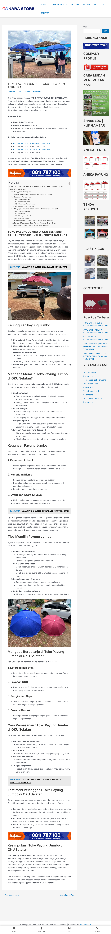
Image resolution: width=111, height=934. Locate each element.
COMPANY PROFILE (58, 4)
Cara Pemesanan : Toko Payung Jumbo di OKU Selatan (33, 220)
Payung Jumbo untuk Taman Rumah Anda (31, 149)
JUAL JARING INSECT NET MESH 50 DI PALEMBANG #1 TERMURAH (95, 356)
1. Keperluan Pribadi (23, 199)
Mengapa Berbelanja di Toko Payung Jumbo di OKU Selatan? (36, 209)
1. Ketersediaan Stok (23, 211)
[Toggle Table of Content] (66, 183)
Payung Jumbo (15, 91)
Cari (85, 27)
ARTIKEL (86, 4)
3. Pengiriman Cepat (24, 216)
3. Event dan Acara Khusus (26, 204)
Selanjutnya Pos (68, 895)
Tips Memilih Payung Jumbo (24, 206)
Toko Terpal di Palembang (94, 380)
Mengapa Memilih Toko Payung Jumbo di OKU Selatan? (34, 194)
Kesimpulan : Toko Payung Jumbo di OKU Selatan (31, 225)
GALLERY (75, 4)
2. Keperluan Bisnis (24, 201)
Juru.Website (85, 925)
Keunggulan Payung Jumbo (23, 192)
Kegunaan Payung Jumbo (23, 197)
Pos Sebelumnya (10, 895)
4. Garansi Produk (23, 218)
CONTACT (45, 13)
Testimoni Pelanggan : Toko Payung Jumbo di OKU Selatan (35, 223)
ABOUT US (99, 4)
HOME (43, 4)
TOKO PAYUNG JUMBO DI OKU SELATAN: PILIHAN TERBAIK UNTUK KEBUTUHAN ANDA (37, 187)
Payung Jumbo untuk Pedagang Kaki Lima (31, 143)
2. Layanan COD (23, 213)
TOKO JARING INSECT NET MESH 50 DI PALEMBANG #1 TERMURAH (95, 346)
